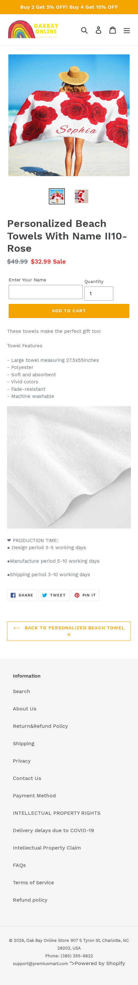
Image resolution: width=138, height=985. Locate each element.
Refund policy (30, 900)
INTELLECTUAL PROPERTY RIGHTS (56, 813)
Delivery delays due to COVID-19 (53, 830)
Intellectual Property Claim (47, 848)
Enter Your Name (27, 279)
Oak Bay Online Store (47, 940)
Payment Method (34, 796)
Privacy (22, 761)
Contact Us (27, 778)
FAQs (19, 865)
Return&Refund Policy (40, 726)
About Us (24, 709)
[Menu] (127, 30)
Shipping (23, 743)
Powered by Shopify (100, 963)
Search (21, 691)
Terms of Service (33, 882)
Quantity (93, 281)
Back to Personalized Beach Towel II (74, 631)
